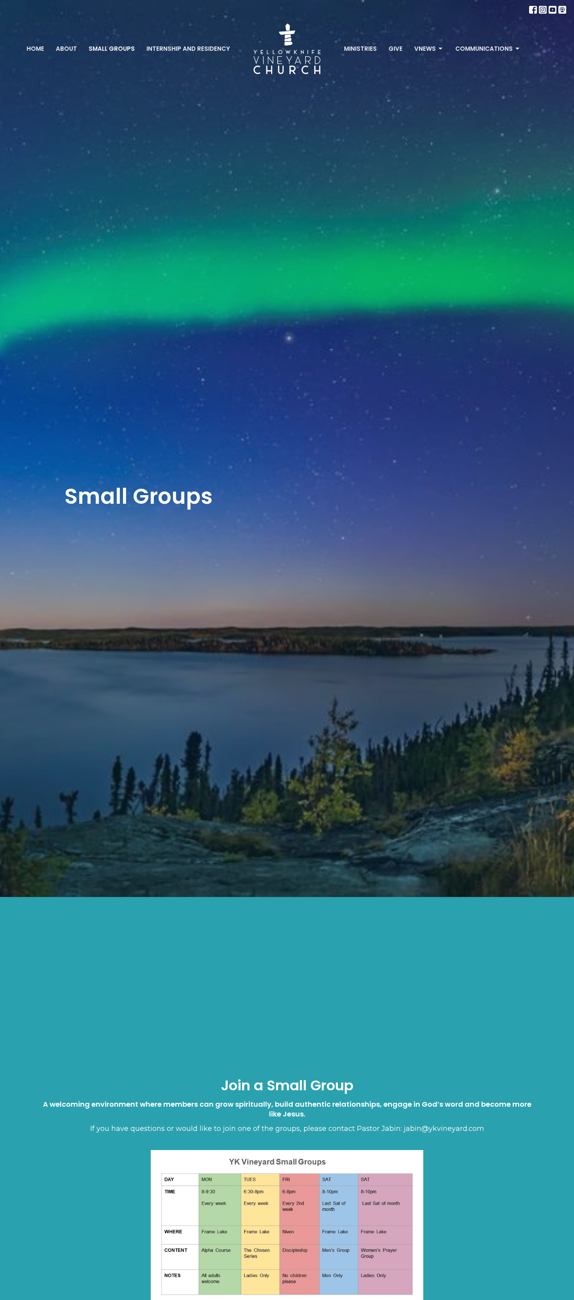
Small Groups (112, 49)
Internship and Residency (188, 49)
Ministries (360, 49)
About (66, 49)
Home (35, 49)
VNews (425, 49)
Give (396, 49)
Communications (484, 49)
